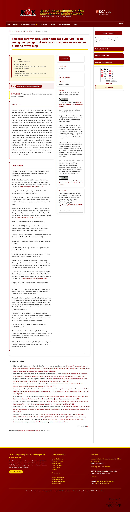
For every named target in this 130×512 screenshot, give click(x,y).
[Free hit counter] (108, 83)
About (15, 24)
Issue (53, 24)
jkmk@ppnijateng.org (102, 483)
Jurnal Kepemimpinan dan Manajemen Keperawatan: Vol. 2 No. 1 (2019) (62, 417)
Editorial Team (56, 463)
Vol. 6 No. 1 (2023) (28, 31)
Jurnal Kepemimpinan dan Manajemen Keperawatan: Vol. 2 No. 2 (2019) (44, 422)
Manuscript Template (58, 481)
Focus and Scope (57, 461)
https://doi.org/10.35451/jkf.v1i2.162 (31, 186)
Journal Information (102, 55)
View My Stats (109, 87)
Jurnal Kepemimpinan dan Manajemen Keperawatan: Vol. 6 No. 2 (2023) (62, 376)
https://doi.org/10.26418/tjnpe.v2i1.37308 (34, 278)
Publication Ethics (57, 465)
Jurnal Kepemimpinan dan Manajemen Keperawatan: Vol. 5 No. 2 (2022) (51, 404)
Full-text (65, 59)
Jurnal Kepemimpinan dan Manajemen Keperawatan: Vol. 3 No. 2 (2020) (47, 381)
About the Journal (57, 459)
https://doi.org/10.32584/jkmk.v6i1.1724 (29, 86)
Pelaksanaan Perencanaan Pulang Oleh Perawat (62, 384)
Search (120, 23)
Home (8, 24)
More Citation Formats (67, 211)
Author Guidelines (57, 479)
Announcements (64, 24)
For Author (43, 24)
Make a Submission (58, 477)
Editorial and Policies (28, 24)
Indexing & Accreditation (103, 62)
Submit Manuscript (108, 33)
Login (75, 24)
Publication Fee (57, 484)
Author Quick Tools (101, 49)
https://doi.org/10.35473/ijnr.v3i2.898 (28, 217)
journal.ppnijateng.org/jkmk (105, 481)
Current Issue (56, 467)
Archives (17, 31)
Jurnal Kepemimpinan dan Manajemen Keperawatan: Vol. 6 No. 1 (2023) (56, 399)
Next (86, 426)
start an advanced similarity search (29, 430)
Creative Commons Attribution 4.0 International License (71, 104)
